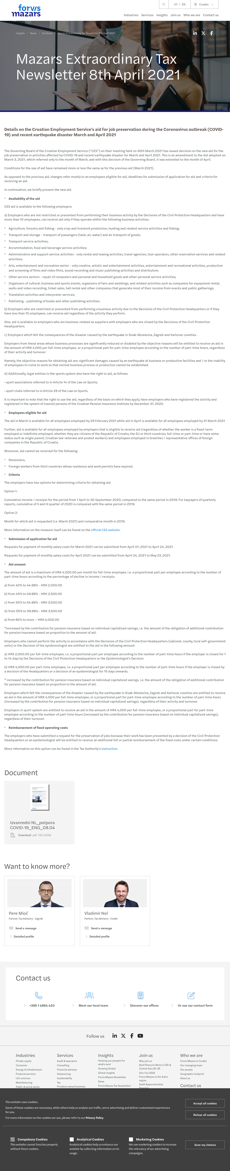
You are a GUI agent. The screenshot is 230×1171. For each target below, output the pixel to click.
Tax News (47, 33)
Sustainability (64, 1078)
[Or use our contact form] (191, 1000)
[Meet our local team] (89, 1000)
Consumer (21, 1065)
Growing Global (107, 1068)
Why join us (145, 1061)
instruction (109, 748)
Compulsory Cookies (32, 1139)
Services (147, 15)
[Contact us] (38, 1000)
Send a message (25, 928)
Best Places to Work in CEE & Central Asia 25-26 (155, 1066)
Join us (176, 15)
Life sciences (23, 1078)
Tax (59, 1082)
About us (185, 1078)
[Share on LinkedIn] (195, 33)
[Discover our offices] (140, 1000)
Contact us (210, 15)
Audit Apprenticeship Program (151, 1086)
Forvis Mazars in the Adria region (153, 1078)
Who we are (191, 15)
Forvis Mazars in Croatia (193, 1061)
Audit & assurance (67, 1061)
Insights (162, 15)
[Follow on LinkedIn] (115, 1035)
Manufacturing (24, 1082)
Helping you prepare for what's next (111, 1062)
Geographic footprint (192, 1074)
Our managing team (191, 1065)
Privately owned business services (71, 1088)
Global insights (106, 1072)
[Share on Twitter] (203, 33)
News (33, 33)
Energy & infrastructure (29, 1069)
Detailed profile (24, 936)
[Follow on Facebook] (132, 1035)
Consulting (63, 1065)
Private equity (23, 1061)
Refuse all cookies (205, 1115)
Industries (131, 15)
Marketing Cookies (150, 1139)
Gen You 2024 (147, 1072)
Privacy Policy (94, 1118)
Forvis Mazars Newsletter (112, 1077)
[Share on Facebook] (211, 33)
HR (176, 4)
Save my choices (205, 1145)
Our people (186, 1069)
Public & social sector (28, 1086)
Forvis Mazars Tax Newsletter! (114, 1085)
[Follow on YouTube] (140, 1035)
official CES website (105, 529)
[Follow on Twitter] (123, 1035)
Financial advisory (67, 1069)
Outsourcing (64, 1074)
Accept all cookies (205, 1103)
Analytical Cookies (90, 1139)
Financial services (26, 1074)
